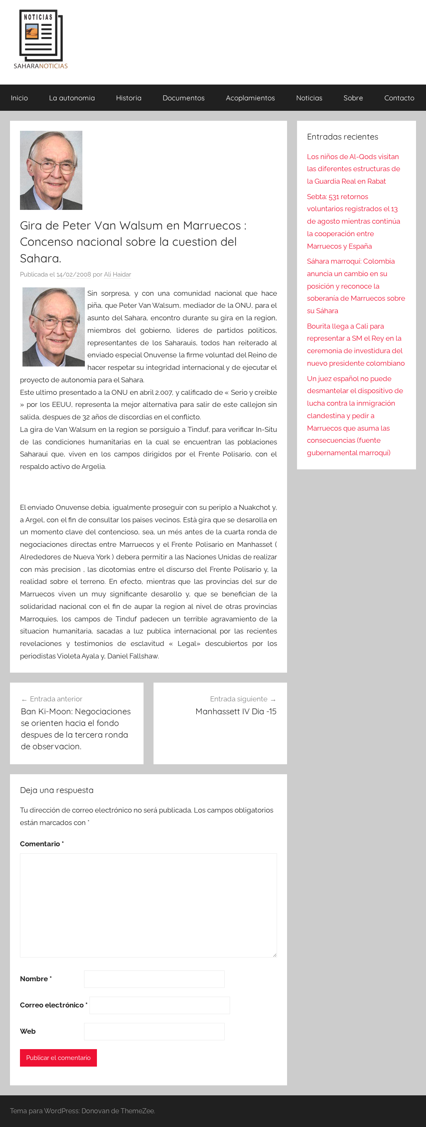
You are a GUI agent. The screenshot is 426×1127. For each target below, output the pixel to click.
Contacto (399, 97)
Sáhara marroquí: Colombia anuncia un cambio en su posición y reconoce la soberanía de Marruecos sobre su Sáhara (356, 286)
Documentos (184, 97)
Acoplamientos (250, 97)
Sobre (353, 97)
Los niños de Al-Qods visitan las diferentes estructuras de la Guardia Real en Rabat (353, 169)
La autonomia (72, 97)
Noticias (309, 97)
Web (28, 1031)
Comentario (42, 844)
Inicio (19, 97)
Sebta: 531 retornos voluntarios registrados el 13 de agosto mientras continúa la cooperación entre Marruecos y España (353, 221)
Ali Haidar (117, 274)
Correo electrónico (54, 1005)
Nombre (36, 979)
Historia (128, 97)
